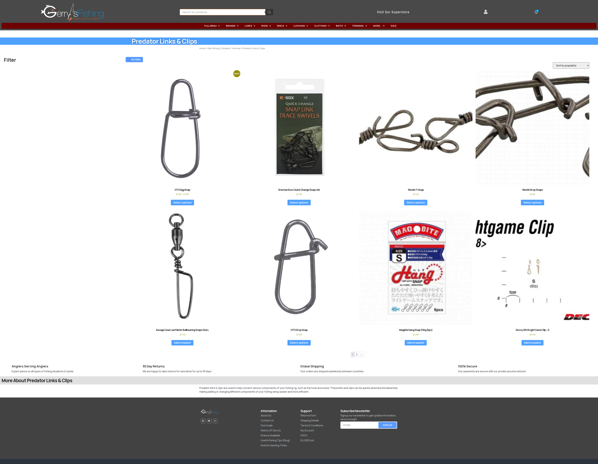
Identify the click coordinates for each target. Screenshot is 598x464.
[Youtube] (209, 421)
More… (377, 25)
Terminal (358, 25)
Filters (135, 59)
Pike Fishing (213, 48)
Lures (248, 25)
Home (202, 48)
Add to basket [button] (182, 342)
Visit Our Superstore (393, 12)
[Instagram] (215, 421)
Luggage (299, 25)
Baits (339, 25)
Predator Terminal (230, 48)
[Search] (269, 12)
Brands (230, 25)
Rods (264, 25)
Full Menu (210, 25)
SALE (393, 25)
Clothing (320, 25)
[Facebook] (203, 421)
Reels (280, 25)
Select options (182, 202)
